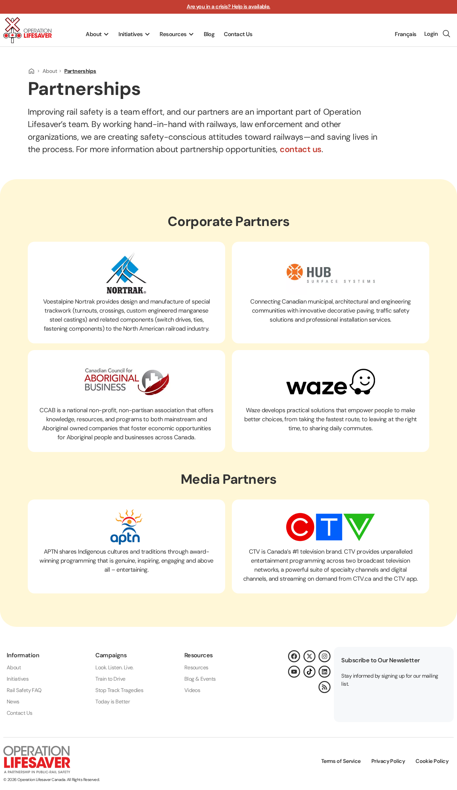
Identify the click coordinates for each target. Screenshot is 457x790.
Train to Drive (110, 678)
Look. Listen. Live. (114, 667)
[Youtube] (294, 672)
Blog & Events (200, 678)
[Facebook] (294, 656)
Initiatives (17, 678)
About (49, 71)
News (13, 701)
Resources (196, 667)
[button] (97, 34)
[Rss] (324, 687)
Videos (192, 690)
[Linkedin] (324, 672)
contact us (301, 149)
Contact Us (19, 712)
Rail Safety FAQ (24, 690)
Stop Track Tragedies (119, 690)
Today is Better (112, 701)
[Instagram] (324, 656)
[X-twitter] (309, 656)
